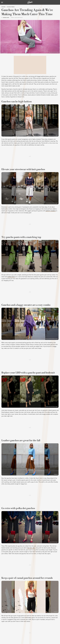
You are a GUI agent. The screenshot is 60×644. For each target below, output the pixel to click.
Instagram (56, 474)
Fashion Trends (11, 6)
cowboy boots (11, 277)
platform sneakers (51, 211)
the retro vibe (31, 548)
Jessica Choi (6, 17)
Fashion (3, 6)
